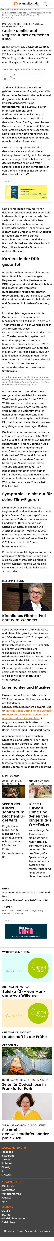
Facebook (7, 1151)
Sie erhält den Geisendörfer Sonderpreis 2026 (26, 1134)
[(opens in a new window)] (26, 192)
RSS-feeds (7, 1186)
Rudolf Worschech (30, 69)
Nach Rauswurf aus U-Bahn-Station (26, 1080)
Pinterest (6, 1163)
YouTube (6, 1159)
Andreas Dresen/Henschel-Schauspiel (25, 900)
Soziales (19, 913)
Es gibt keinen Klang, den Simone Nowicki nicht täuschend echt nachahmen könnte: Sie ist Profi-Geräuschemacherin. (13, 841)
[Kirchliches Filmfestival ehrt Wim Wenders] (27, 597)
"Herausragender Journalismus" (24, 1125)
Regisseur (36, 910)
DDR (4, 910)
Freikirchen (8, 1222)
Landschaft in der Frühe (24, 1037)
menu (4, 4)
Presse (19, 1231)
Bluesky (6, 1167)
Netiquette (9, 1231)
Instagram (7, 1155)
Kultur (43, 69)
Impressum (44, 1231)
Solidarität (7, 913)
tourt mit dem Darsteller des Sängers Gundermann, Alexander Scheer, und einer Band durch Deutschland (27, 714)
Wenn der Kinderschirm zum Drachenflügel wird (13, 812)
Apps (4, 1201)
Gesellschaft (22, 910)
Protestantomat (11, 1193)
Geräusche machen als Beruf (12, 782)
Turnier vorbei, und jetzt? (39, 782)
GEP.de (5, 1210)
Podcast (6, 1197)
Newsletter (8, 1189)
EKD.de (5, 1214)
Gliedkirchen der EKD (14, 1218)
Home (5, 77)
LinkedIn (6, 1174)
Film (12, 910)
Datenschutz (31, 1231)
